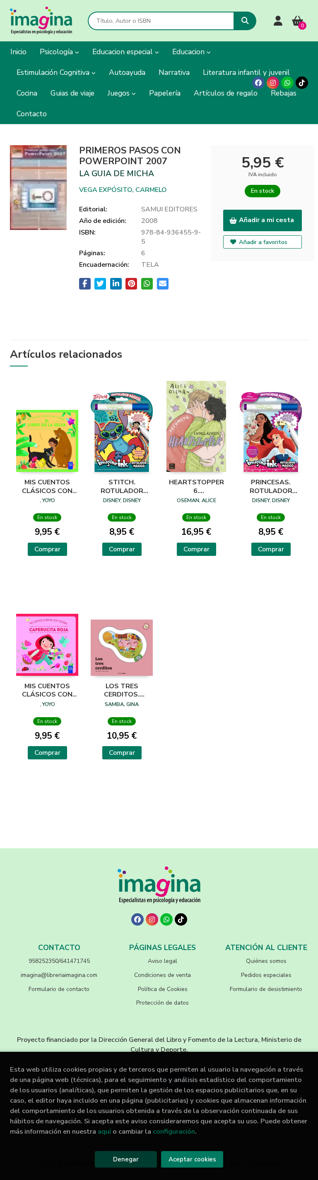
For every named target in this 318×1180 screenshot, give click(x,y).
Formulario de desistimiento (266, 989)
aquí (104, 1131)
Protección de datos (162, 1003)
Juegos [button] (120, 93)
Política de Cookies (163, 989)
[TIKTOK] (302, 83)
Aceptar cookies (192, 1159)
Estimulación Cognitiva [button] (54, 72)
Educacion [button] (189, 52)
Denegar (126, 1159)
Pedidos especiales (266, 975)
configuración (174, 1131)
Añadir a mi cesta (266, 220)
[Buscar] (245, 21)
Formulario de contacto (59, 989)
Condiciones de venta (162, 975)
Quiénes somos (266, 961)
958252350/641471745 (59, 961)
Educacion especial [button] (123, 52)
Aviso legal (162, 961)
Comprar (47, 549)
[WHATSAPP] (287, 83)
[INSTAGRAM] (273, 83)
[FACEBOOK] (258, 83)
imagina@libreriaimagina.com (59, 975)
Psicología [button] (57, 52)
